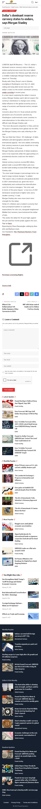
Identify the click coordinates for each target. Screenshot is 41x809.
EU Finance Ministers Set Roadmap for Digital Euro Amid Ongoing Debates (26, 561)
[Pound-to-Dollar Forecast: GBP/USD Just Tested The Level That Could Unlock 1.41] (7, 439)
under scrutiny (8, 92)
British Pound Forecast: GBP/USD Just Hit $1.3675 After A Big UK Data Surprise (26, 666)
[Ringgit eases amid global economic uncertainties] (7, 526)
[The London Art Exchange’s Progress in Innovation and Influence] (7, 478)
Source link (6, 286)
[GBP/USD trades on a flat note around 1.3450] (7, 551)
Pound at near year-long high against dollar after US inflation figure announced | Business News (27, 780)
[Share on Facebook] (17, 294)
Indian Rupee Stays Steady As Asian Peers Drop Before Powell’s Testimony (27, 768)
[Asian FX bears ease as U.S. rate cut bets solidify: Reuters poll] (7, 468)
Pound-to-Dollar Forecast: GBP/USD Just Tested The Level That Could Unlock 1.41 (26, 438)
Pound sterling (19, 406)
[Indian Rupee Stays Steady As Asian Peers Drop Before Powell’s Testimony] (7, 769)
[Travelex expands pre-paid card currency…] (7, 647)
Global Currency (9, 10)
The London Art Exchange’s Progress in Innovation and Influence (24, 478)
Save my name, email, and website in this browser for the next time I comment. (21, 372)
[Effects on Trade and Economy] (33, 616)
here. (10, 223)
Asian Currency (19, 470)
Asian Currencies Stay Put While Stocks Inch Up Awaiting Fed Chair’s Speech (26, 711)
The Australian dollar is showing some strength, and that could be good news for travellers (26, 687)
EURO (16, 416)
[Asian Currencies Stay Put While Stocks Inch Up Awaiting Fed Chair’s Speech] (7, 712)
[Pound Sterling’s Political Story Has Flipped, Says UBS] (7, 404)
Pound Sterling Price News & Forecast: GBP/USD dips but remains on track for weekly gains (27, 699)
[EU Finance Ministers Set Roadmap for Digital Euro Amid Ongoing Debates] (7, 562)
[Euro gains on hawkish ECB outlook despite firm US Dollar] (7, 490)
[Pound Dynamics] (11, 2)
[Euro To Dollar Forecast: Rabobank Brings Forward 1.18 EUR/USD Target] (7, 451)
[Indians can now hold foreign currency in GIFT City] (7, 637)
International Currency (21, 639)
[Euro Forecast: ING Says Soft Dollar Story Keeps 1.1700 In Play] (7, 414)
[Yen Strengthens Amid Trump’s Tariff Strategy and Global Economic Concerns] (33, 581)
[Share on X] (22, 294)
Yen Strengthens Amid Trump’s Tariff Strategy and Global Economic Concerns (13, 581)
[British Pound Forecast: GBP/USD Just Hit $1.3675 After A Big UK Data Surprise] (7, 667)
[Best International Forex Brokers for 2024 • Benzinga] (33, 594)
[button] (4, 2)
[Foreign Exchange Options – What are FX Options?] (33, 605)
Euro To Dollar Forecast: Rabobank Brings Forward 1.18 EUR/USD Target (25, 450)
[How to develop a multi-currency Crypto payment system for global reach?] (7, 724)
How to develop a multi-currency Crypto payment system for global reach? (27, 723)
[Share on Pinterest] (27, 294)
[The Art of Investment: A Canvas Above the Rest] (7, 511)
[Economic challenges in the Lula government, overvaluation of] (7, 736)
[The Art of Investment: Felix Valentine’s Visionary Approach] (7, 501)
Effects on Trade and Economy (13, 614)
